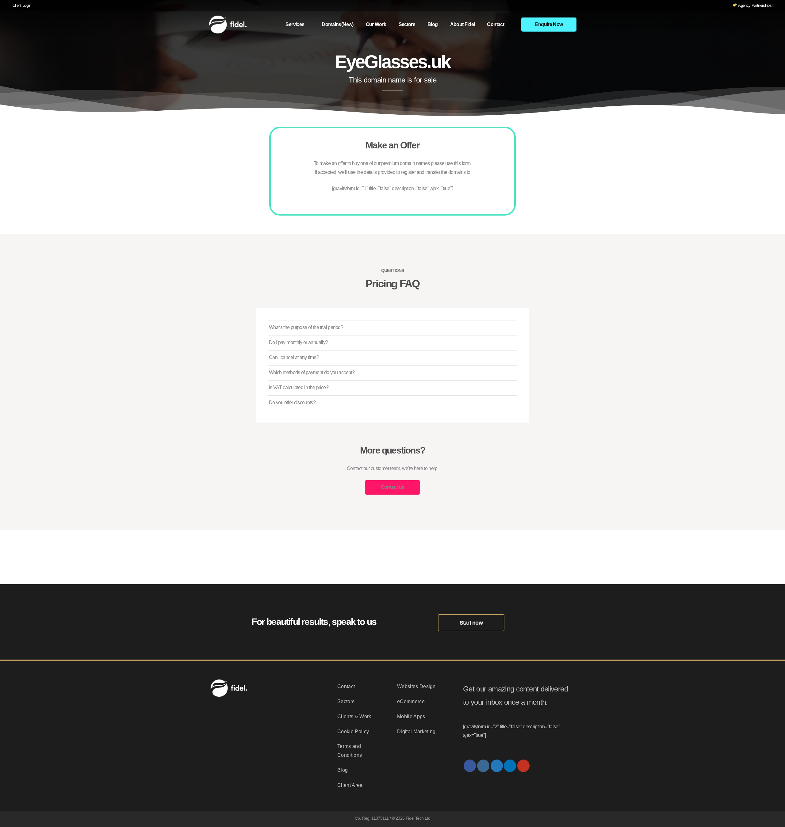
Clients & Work (354, 716)
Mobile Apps (411, 716)
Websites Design (416, 686)
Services (294, 24)
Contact (495, 24)
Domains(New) (337, 24)
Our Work (376, 24)
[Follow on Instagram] (483, 766)
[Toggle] (510, 328)
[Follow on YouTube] (523, 766)
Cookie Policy (353, 731)
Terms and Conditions (349, 751)
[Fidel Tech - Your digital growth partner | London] (230, 24)
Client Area (350, 785)
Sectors (407, 24)
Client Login (22, 5)
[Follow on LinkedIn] (510, 766)
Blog (432, 24)
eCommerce (411, 701)
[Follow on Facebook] (470, 766)
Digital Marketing (416, 731)
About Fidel (462, 24)
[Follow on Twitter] (497, 766)
